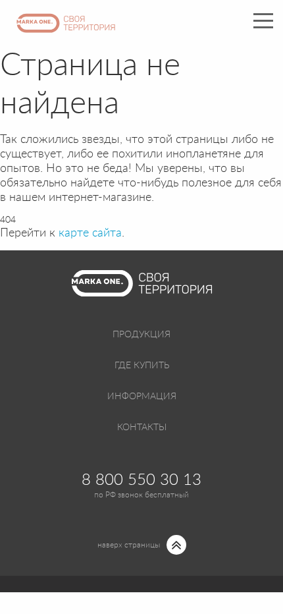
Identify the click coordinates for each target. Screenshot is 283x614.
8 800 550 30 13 (141, 480)
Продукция (141, 334)
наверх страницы (128, 545)
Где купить (142, 365)
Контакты (142, 427)
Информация (141, 396)
